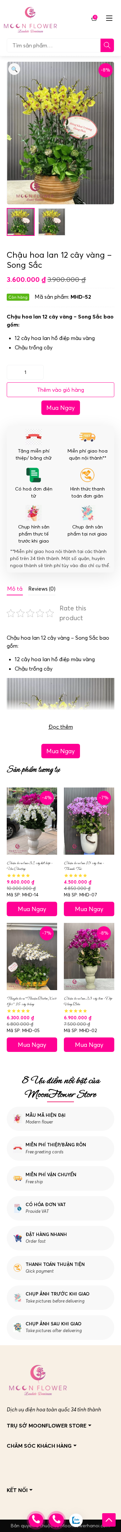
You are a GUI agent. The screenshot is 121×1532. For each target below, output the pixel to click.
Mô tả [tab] (15, 588)
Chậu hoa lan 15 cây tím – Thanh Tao (84, 865)
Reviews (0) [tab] (41, 588)
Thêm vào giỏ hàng (60, 389)
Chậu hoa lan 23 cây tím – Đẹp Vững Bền (88, 1001)
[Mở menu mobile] (109, 18)
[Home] (30, 18)
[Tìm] (107, 45)
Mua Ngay (60, 408)
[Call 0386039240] (56, 1520)
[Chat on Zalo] (76, 1520)
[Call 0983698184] (36, 1520)
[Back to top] (109, 1520)
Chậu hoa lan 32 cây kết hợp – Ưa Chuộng (29, 865)
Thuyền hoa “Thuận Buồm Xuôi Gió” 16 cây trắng (31, 1001)
